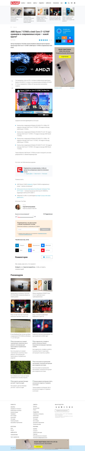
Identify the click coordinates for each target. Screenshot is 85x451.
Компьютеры (36, 415)
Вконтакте (37, 173)
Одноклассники (36, 245)
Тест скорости (15, 437)
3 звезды (43, 40)
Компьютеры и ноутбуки (16, 410)
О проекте (35, 430)
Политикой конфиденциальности (25, 234)
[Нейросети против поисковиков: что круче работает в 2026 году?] (42, 325)
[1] (16, 216)
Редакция (35, 434)
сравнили (29, 184)
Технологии (56, 3)
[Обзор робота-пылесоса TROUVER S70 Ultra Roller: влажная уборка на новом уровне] (21, 284)
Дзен (21, 250)
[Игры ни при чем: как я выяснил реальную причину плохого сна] (21, 306)
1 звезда (40, 40)
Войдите (17, 267)
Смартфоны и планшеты (16, 408)
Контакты (72, 88)
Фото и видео (13, 415)
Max (34, 250)
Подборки (41, 3)
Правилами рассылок (42, 233)
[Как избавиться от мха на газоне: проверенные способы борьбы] (21, 367)
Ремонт (34, 409)
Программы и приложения (16, 422)
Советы (35, 3)
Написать (48, 257)
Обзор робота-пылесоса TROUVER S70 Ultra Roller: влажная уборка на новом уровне (29, 19)
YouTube (48, 250)
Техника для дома (14, 420)
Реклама (35, 426)
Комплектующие (14, 412)
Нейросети (48, 3)
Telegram (22, 245)
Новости (29, 3)
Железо (12, 430)
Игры (12, 428)
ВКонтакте (48, 245)
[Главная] (11, 27)
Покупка (35, 406)
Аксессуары (13, 417)
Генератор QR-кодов (37, 432)
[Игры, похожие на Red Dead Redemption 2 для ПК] (42, 306)
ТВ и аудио (13, 419)
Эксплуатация (36, 408)
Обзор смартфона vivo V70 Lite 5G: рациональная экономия (16, 19)
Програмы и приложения (38, 422)
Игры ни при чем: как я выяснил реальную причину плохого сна (55, 18)
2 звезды (41, 40)
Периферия (13, 413)
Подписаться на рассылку (62, 410)
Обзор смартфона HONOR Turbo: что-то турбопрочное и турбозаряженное (42, 19)
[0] (35, 216)
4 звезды (45, 40)
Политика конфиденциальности (40, 437)
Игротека (13, 426)
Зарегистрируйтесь (29, 267)
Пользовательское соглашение (40, 435)
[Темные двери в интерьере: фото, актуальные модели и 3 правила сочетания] (42, 383)
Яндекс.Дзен (29, 173)
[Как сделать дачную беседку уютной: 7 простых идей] (21, 382)
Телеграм (44, 173)
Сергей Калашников (29, 207)
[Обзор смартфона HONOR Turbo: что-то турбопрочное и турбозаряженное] (42, 284)
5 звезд (47, 40)
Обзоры (23, 3)
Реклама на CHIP (58, 88)
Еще (62, 3)
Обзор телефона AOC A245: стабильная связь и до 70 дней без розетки (68, 19)
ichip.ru (35, 429)
